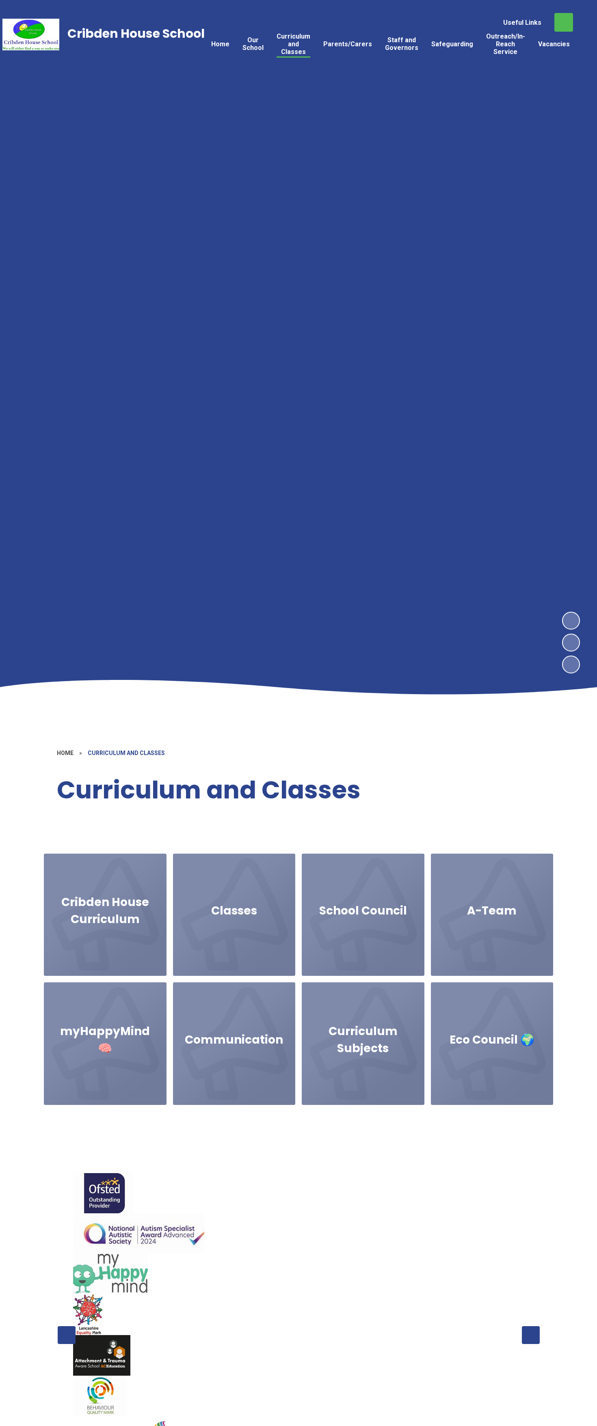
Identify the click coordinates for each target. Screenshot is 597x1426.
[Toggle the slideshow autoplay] (571, 664)
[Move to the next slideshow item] (571, 621)
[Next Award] (531, 1335)
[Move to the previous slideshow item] (571, 643)
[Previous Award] (67, 1335)
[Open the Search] (563, 22)
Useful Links (522, 22)
